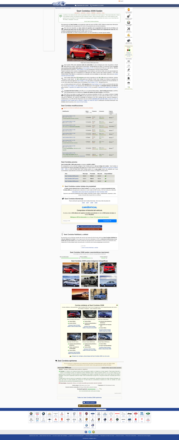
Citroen (61, 415)
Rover (99, 421)
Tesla (142, 421)
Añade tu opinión (90, 402)
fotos (129, 84)
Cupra (68, 415)
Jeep (129, 415)
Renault (92, 421)
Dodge (80, 415)
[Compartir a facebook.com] (85, 431)
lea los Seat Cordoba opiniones (91, 21)
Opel (74, 421)
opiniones (129, 67)
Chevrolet (49, 415)
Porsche (86, 421)
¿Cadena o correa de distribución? (128, 19)
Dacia (74, 415)
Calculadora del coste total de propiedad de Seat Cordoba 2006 (89, 192)
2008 (91, 202)
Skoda (117, 421)
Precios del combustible (131, 435)
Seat (63, 8)
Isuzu (117, 415)
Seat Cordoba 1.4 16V (72, 85)
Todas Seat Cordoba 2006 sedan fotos (89, 62)
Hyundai (105, 415)
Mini (49, 421)
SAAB (105, 421)
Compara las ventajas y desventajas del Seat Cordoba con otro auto (128, 54)
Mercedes (43, 421)
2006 (83, 202)
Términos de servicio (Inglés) (144, 435)
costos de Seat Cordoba (81, 101)
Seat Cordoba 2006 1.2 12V (69, 116)
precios (128, 71)
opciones (129, 79)
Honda (98, 415)
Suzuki (135, 421)
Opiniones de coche (33, 435)
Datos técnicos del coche (45, 435)
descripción (128, 62)
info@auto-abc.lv (92, 438)
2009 (96, 202)
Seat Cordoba (68, 8)
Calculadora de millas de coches (128, 43)
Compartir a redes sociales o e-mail (90, 229)
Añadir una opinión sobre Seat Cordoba (129, 89)
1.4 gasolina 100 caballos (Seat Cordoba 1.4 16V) (79, 87)
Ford (92, 415)
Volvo (93, 427)
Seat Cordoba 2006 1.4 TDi (69, 137)
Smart (123, 421)
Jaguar (123, 415)
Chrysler (55, 415)
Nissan (68, 421)
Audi (37, 415)
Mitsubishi (56, 421)
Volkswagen (86, 427)
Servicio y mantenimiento (129, 31)
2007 (87, 202)
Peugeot (80, 421)
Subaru (129, 421)
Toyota (148, 421)
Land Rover (148, 415)
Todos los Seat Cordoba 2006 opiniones (89, 397)
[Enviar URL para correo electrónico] (93, 431)
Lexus (31, 421)
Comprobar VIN (107, 220)
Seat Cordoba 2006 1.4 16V (69, 121)
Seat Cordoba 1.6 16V (97, 84)
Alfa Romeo (31, 415)
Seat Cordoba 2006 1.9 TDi (69, 153)
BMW (43, 415)
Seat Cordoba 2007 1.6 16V (69, 145)
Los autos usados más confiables (128, 12)
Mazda (37, 421)
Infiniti (111, 415)
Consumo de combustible (128, 25)
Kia (135, 415)
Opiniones (82, 5)
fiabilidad (129, 75)
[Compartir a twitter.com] (89, 431)
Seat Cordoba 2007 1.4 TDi (69, 140)
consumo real (82, 156)
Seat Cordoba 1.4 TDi (82, 69)
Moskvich (62, 421)
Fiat (86, 415)
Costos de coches (128, 37)
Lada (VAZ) (142, 415)
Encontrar (97, 5)
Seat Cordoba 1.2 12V (88, 68)
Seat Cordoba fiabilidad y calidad (90, 247)
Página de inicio (58, 8)
